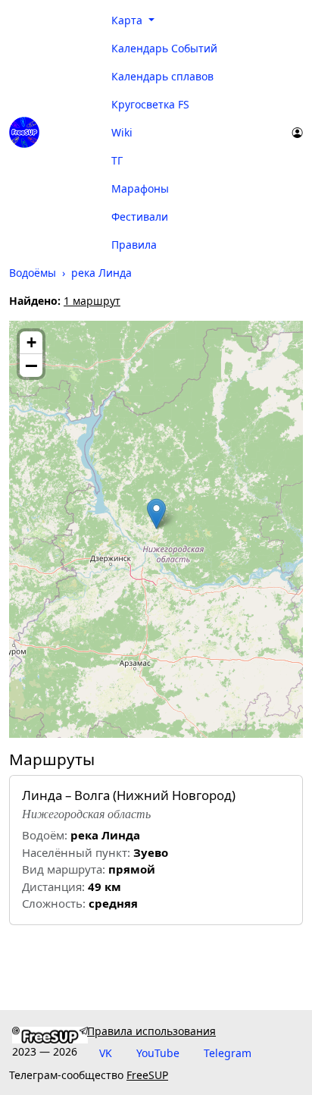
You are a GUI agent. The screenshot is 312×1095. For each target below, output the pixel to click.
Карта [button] (128, 20)
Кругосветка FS (150, 104)
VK (105, 1053)
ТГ (117, 160)
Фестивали (139, 216)
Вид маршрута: (63, 869)
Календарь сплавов (162, 76)
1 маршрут (92, 300)
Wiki (122, 132)
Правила (134, 244)
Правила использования (151, 1031)
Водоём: (44, 834)
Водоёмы (32, 272)
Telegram (227, 1053)
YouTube (157, 1053)
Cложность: (54, 903)
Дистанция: (53, 886)
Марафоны (140, 188)
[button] (156, 513)
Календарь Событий (164, 48)
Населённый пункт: (76, 852)
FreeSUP (147, 1075)
